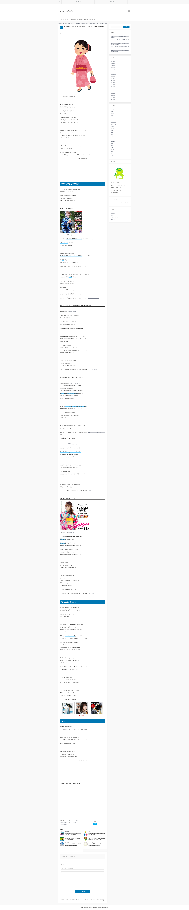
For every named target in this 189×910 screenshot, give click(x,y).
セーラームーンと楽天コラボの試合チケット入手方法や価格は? (73, 839)
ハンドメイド (113, 122)
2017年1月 (113, 97)
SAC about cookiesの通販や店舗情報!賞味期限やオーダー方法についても (97, 839)
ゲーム (112, 111)
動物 (112, 132)
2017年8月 (113, 82)
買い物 (77, 820)
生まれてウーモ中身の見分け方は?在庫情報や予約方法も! (97, 834)
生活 (112, 143)
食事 (112, 155)
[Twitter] (95, 824)
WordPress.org (114, 219)
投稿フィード (113, 215)
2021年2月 (113, 65)
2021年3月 (113, 63)
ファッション (73, 820)
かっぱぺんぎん (64, 822)
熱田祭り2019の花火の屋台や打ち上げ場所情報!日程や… (94, 900)
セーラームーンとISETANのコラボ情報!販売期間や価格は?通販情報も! (73, 844)
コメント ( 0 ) (70, 850)
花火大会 (74, 822)
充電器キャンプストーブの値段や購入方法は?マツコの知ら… (71, 900)
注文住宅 (113, 141)
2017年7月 (113, 84)
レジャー (113, 128)
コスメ (112, 113)
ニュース (113, 117)
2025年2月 (113, 61)
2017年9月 (113, 80)
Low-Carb (106, 907)
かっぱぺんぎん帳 (66, 11)
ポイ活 (112, 126)
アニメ (112, 109)
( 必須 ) (63, 864)
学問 (112, 134)
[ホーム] (60, 2)
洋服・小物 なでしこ (93, 298)
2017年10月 (113, 78)
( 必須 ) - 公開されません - (67, 868)
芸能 (112, 145)
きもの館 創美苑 (72, 311)
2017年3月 (113, 93)
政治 (112, 136)
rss (129, 11)
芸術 (112, 147)
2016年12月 (113, 99)
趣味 (112, 151)
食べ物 (112, 153)
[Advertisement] (82, 169)
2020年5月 (113, 69)
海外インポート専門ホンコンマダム (76, 383)
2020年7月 (113, 67)
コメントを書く (64, 824)
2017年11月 (113, 76)
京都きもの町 (71, 532)
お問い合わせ (78, 1)
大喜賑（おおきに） (72, 444)
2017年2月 (113, 95)
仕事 (112, 130)
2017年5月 (113, 88)
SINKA (101, 907)
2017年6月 (113, 86)
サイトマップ (111, 1)
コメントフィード (114, 217)
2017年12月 (113, 74)
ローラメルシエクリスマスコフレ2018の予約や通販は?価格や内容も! (73, 834)
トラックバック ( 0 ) (95, 850)
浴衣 (71, 822)
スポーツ (113, 115)
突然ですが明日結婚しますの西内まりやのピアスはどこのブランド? (96, 844)
